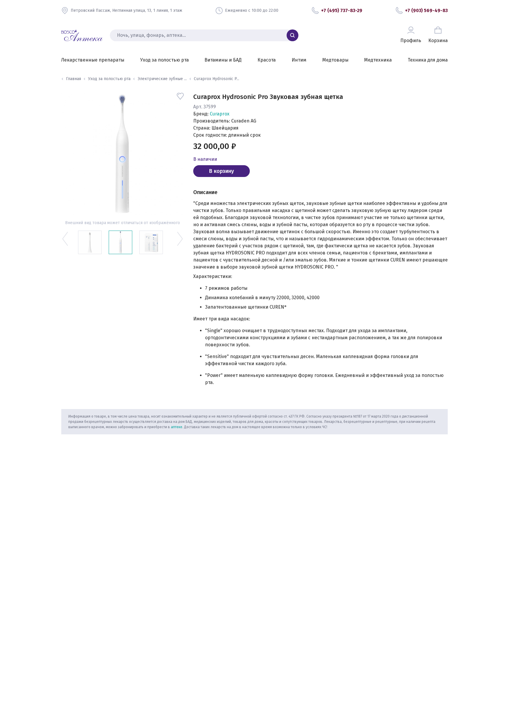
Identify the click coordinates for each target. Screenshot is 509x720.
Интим (299, 60)
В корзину (221, 171)
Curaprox (219, 114)
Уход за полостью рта (164, 60)
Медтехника (378, 60)
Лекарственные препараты (92, 60)
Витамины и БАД (223, 60)
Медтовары (335, 60)
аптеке (176, 427)
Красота (266, 60)
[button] (65, 238)
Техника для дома (428, 60)
